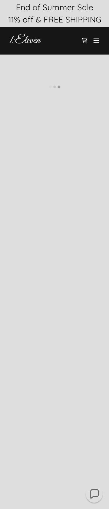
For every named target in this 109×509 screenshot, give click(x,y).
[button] (84, 40)
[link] (24, 41)
